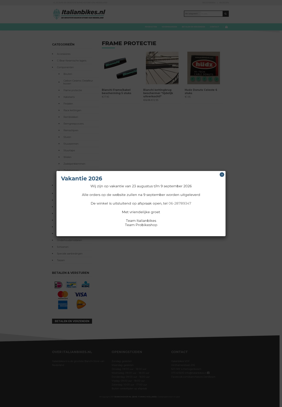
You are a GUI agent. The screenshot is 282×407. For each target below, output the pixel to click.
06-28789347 (180, 203)
